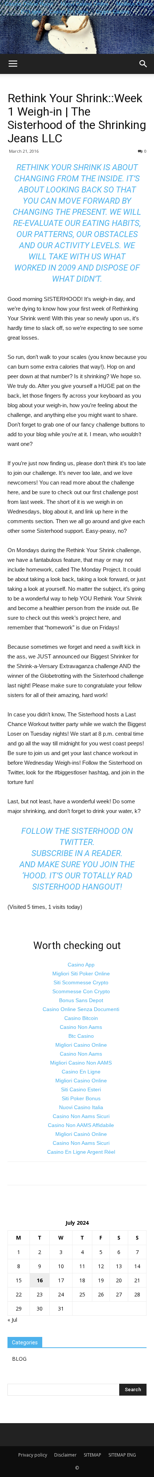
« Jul (12, 1319)
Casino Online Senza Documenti (81, 1009)
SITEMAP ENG (122, 1455)
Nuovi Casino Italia (81, 1107)
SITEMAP (92, 1455)
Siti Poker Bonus (81, 1098)
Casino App (81, 965)
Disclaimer (65, 1455)
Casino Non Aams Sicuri (81, 1116)
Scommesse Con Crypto (81, 991)
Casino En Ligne (68, 11)
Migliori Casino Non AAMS (81, 1063)
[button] (143, 64)
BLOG (19, 1358)
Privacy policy (32, 1455)
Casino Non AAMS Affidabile (81, 1125)
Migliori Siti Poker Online (81, 973)
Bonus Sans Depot (81, 1000)
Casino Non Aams (81, 1027)
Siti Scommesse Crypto (80, 982)
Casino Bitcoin (81, 1018)
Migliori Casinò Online (81, 1134)
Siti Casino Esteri (81, 1089)
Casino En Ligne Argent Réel (81, 1152)
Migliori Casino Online (81, 1045)
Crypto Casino (112, 11)
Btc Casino (81, 1036)
